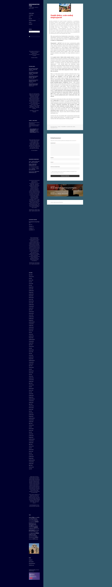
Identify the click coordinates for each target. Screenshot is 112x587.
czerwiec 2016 (31, 346)
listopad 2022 (31, 292)
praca (35, 530)
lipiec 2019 (31, 309)
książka (33, 523)
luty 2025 (30, 281)
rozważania (37, 531)
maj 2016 (30, 348)
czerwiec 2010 (31, 467)
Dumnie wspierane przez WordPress (57, 202)
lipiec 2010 (31, 465)
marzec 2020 (31, 302)
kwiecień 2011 (31, 449)
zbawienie (35, 535)
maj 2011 (30, 447)
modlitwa (31, 526)
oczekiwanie (31, 528)
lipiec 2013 (31, 404)
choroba (35, 517)
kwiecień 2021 (31, 297)
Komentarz (53, 143)
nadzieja (36, 526)
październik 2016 (32, 339)
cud (38, 517)
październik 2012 (32, 418)
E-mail (52, 162)
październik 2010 (32, 460)
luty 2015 (30, 374)
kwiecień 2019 (31, 313)
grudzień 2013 (31, 395)
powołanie (32, 530)
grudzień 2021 (31, 294)
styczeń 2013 (31, 412)
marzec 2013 (31, 409)
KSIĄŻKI (30, 18)
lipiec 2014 (31, 383)
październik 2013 (32, 398)
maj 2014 (30, 386)
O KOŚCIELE (31, 15)
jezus (36, 522)
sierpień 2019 (31, 308)
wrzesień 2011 (31, 440)
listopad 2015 (31, 358)
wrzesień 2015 (31, 362)
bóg (33, 517)
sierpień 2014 (31, 381)
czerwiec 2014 (31, 384)
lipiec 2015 (31, 365)
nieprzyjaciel (53, 127)
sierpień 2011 (31, 442)
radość (32, 531)
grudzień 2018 (31, 316)
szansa (56, 127)
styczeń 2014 (31, 393)
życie (34, 539)
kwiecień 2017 (31, 329)
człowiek (68, 126)
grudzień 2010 (31, 456)
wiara (37, 533)
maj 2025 (30, 278)
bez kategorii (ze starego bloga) (34, 221)
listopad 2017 (31, 320)
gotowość (36, 520)
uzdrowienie (32, 533)
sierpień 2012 (31, 421)
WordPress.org (31, 565)
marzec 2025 (31, 280)
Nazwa (52, 157)
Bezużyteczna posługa (35, 166)
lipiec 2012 (31, 423)
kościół (30, 523)
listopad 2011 (31, 437)
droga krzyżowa (34, 518)
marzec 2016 (31, 351)
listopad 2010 (31, 458)
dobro (71, 126)
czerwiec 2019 (31, 311)
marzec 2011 (31, 451)
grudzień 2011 (31, 435)
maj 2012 (30, 426)
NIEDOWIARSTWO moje (34, 5)
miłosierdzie (31, 524)
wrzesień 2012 (31, 419)
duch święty (30, 520)
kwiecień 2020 (31, 301)
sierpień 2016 (31, 343)
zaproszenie (31, 535)
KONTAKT (30, 24)
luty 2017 (30, 332)
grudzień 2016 (31, 336)
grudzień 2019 (31, 304)
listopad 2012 (31, 416)
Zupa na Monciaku (33, 128)
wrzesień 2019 (31, 306)
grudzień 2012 (31, 414)
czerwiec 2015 (31, 367)
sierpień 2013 (31, 402)
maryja (35, 523)
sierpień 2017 (31, 325)
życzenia (36, 538)
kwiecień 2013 (31, 407)
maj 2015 (30, 369)
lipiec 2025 (31, 274)
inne (29, 224)
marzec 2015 (31, 372)
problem (38, 530)
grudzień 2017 (31, 318)
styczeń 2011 (31, 454)
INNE (30, 16)
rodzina (34, 531)
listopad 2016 (31, 337)
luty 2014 (30, 391)
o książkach (31, 228)
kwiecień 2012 (31, 428)
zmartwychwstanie (32, 537)
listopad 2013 (31, 397)
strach (29, 533)
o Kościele (30, 226)
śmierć (36, 537)
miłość (35, 524)
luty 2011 (30, 453)
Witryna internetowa (55, 166)
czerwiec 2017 (31, 327)
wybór (34, 534)
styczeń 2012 (31, 433)
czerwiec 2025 (31, 276)
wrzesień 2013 (31, 400)
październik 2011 (32, 439)
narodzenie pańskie (31, 527)
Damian (30, 164)
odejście (34, 528)
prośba (30, 531)
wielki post (31, 534)
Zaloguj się (30, 559)
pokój (38, 528)
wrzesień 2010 (31, 461)
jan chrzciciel (33, 521)
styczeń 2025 (31, 283)
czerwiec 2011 (31, 446)
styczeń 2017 (31, 334)
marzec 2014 (31, 390)
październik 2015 (32, 360)
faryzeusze (33, 520)
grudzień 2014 (31, 377)
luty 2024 (30, 285)
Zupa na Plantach (33, 132)
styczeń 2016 (31, 355)
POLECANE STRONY (32, 20)
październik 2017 (32, 322)
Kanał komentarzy (32, 563)
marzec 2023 (31, 288)
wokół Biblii (31, 229)
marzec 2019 (31, 315)
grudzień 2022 (31, 290)
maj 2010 (30, 468)
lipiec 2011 (31, 444)
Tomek (59, 126)
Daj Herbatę (32, 131)
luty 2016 (30, 353)
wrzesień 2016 (31, 341)
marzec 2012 (31, 430)
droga (30, 518)
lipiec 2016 (31, 344)
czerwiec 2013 (31, 405)
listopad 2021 (31, 295)
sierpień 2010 (31, 463)
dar (39, 517)
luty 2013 (30, 411)
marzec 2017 (31, 330)
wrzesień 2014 (31, 379)
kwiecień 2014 (31, 388)
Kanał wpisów (31, 561)
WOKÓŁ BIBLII (31, 13)
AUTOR (30, 22)
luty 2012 (30, 432)
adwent (30, 517)
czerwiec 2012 (31, 425)
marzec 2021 (31, 299)
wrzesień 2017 (31, 323)
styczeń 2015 (31, 376)
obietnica (36, 527)
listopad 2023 (31, 287)
